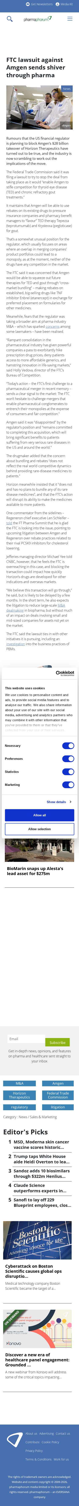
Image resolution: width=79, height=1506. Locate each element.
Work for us (61, 1459)
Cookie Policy (50, 1442)
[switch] (68, 758)
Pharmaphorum (14, 1439)
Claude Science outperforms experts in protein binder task (38, 1190)
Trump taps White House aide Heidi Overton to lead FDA (41, 1161)
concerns (52, 326)
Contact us (63, 1433)
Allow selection (39, 829)
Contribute (32, 1442)
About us (31, 1433)
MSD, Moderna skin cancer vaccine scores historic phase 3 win (41, 1147)
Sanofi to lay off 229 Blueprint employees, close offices (42, 1205)
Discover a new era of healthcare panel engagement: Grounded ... (37, 1359)
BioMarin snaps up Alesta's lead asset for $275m (35, 871)
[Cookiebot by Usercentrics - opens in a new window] (56, 673)
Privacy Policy (34, 1451)
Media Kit (67, 4)
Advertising (46, 1433)
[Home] (38, 19)
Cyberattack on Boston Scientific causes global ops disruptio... (33, 1271)
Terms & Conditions (38, 1459)
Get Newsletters (42, 4)
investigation (15, 644)
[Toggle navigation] (11, 19)
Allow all (39, 815)
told (9, 523)
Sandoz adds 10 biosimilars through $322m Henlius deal (42, 1176)
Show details (56, 802)
